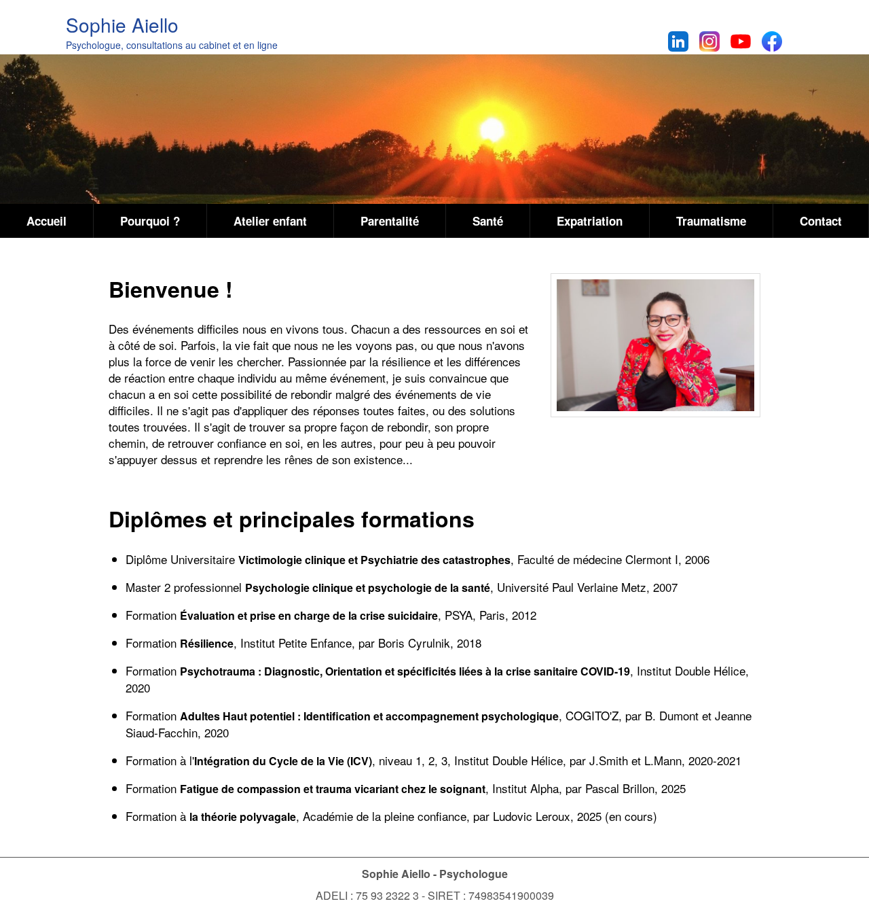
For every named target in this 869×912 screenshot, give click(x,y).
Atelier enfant (270, 221)
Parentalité (389, 221)
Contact (821, 221)
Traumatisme (711, 221)
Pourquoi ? (150, 221)
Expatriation (590, 221)
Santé (488, 221)
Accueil (46, 221)
